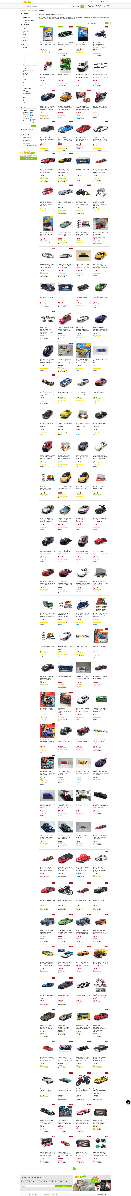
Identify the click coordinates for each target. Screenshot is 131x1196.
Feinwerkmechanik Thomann (30, 145)
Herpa (24, 27)
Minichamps (26, 30)
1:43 (24, 52)
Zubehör (26, 22)
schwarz (103, 235)
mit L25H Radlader (101, 77)
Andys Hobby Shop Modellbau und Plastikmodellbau (27, 138)
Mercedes (25, 91)
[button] (109, 1)
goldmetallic (96, 237)
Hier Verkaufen (26, 132)
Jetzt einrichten (28, 158)
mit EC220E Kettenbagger (100, 78)
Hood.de (25, 2)
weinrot (98, 235)
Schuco (25, 40)
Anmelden (63, 1186)
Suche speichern (43, 23)
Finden (33, 126)
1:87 (24, 49)
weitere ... (104, 237)
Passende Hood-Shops (29, 134)
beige (85, 267)
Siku (24, 39)
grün (88, 267)
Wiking (24, 28)
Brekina (25, 33)
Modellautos (27, 19)
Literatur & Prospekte (29, 20)
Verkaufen (81, 1)
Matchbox (25, 36)
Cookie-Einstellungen (57, 1194)
